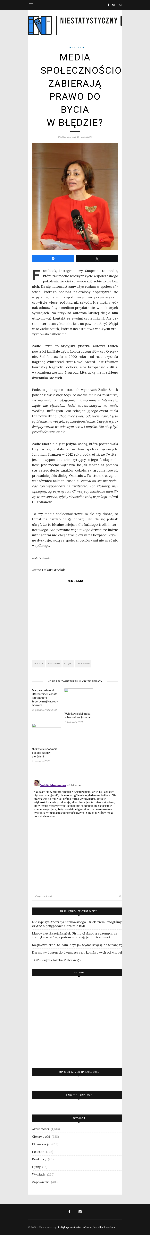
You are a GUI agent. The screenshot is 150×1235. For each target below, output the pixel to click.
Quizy (36, 1167)
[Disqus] (75, 827)
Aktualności (40, 1129)
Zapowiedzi (40, 1182)
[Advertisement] (75, 620)
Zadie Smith (83, 664)
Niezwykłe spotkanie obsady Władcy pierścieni (44, 753)
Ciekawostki (75, 47)
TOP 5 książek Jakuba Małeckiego (56, 960)
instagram (53, 664)
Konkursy (39, 1159)
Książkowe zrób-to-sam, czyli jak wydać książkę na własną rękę (79, 945)
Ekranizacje (41, 1144)
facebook (39, 664)
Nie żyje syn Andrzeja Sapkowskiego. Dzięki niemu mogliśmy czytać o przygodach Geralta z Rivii (76, 924)
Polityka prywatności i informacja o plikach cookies (86, 1227)
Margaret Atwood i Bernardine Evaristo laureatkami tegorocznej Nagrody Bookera (45, 698)
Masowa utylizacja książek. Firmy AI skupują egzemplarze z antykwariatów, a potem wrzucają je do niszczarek (74, 935)
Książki (68, 664)
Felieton (38, 1152)
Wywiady (38, 1174)
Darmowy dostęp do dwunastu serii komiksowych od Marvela (78, 952)
